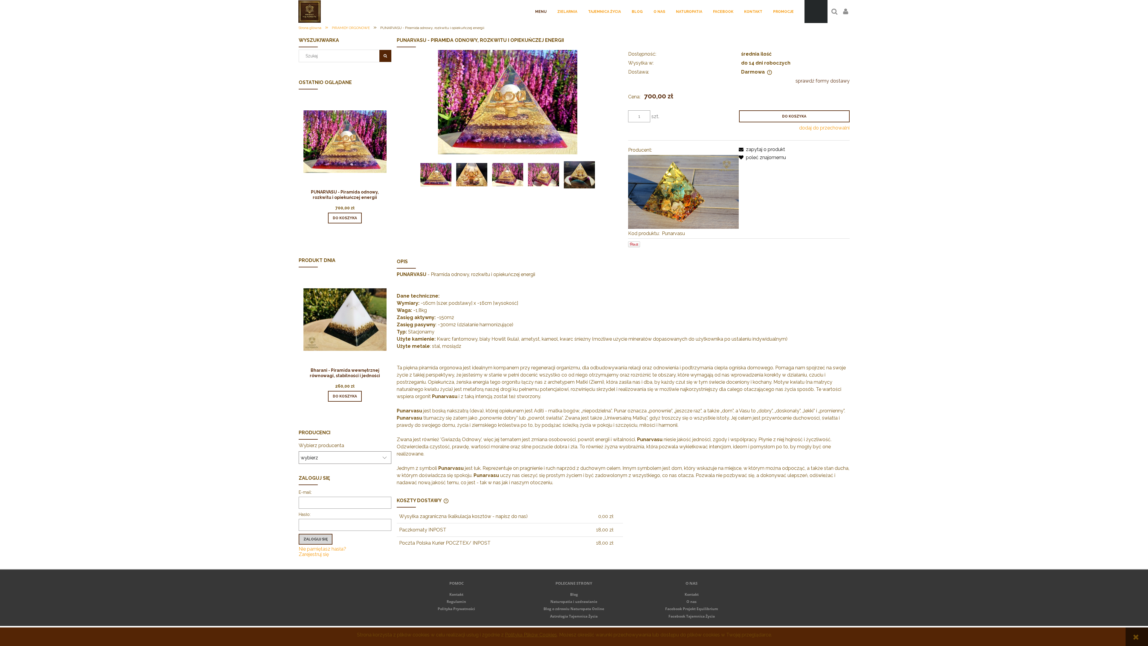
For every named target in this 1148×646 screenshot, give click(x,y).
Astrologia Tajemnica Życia (574, 616)
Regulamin (456, 601)
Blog (574, 594)
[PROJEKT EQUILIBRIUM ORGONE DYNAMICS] (683, 191)
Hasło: (305, 514)
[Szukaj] (385, 56)
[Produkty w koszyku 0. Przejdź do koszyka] (816, 11)
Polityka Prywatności (456, 608)
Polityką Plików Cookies (531, 635)
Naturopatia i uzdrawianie (573, 601)
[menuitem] (540, 11)
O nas (691, 601)
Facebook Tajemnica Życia (691, 616)
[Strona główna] (309, 11)
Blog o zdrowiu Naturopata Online (574, 608)
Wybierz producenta (321, 446)
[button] (762, 149)
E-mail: (305, 492)
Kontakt (456, 594)
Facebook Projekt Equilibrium (691, 608)
